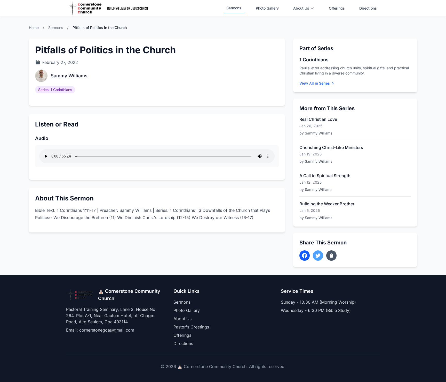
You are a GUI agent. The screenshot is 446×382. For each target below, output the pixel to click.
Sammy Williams (69, 75)
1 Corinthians (314, 59)
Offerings (337, 8)
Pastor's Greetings (191, 326)
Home (34, 27)
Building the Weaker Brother (326, 203)
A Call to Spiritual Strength (325, 175)
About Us (301, 8)
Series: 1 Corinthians (55, 89)
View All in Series (314, 83)
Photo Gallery (267, 8)
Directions (368, 8)
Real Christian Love (318, 119)
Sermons (233, 8)
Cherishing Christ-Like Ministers (331, 147)
